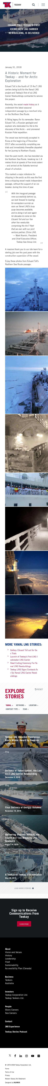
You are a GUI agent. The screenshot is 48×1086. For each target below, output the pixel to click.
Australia (9, 983)
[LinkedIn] (20, 1056)
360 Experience (12, 1026)
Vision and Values (13, 952)
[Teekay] (12, 4)
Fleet (7, 961)
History (8, 955)
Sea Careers (11, 1012)
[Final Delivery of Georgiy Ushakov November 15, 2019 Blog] (24, 814)
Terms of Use (9, 1071)
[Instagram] (26, 1056)
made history (29, 104)
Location (32, 705)
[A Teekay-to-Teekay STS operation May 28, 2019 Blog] (24, 881)
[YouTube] (32, 1056)
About (7, 948)
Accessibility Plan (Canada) (18, 968)
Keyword (20, 705)
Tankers (8, 979)
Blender (17, 1082)
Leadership (10, 958)
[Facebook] (15, 1056)
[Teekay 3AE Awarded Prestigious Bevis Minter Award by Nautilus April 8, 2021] (24, 746)
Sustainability (11, 965)
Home (7, 1068)
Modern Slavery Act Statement (15, 1078)
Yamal (8, 705)
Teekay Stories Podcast (16, 1031)
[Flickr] (39, 1056)
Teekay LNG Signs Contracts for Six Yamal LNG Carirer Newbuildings (24, 672)
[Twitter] (10, 1055)
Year (25, 708)
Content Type (12, 708)
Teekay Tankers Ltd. (14, 997)
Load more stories (23, 888)
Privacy (7, 1075)
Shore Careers (12, 1009)
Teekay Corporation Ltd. (16, 994)
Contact (8, 1021)
